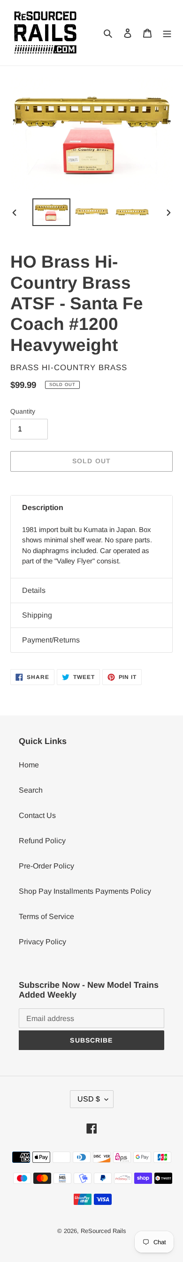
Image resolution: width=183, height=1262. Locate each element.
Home (29, 765)
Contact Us (37, 815)
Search (31, 790)
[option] (51, 212)
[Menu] (167, 32)
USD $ (88, 1099)
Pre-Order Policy (46, 866)
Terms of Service (46, 916)
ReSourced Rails (103, 1230)
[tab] (91, 508)
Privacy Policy (42, 942)
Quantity (22, 411)
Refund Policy (42, 841)
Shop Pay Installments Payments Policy (85, 891)
